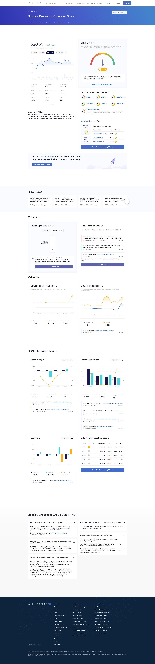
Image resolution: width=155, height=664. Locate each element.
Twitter (56, 639)
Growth (103, 97)
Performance (58, 630)
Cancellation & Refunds (60, 627)
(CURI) (104, 133)
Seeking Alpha (34, 205)
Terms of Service (58, 624)
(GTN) (101, 137)
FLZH (83, 463)
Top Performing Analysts (80, 607)
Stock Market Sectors (79, 630)
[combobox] (52, 3)
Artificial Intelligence (93, 109)
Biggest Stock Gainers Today (103, 610)
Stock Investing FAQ (60, 615)
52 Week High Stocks (101, 615)
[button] (52, 523)
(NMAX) (101, 141)
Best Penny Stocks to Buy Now (103, 627)
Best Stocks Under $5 (101, 630)
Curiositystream (97, 133)
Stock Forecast (77, 612)
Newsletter (57, 644)
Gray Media (96, 137)
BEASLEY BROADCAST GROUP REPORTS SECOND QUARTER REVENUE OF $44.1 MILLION (65, 199)
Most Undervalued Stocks (102, 624)
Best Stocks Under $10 (101, 633)
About (56, 607)
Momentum (120, 97)
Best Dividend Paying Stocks (81, 624)
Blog (55, 612)
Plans (55, 618)
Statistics (75, 627)
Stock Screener (77, 610)
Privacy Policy (58, 621)
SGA (83, 459)
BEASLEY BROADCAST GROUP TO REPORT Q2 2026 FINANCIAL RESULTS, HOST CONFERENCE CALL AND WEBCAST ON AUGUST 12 (90, 199)
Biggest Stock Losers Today (102, 612)
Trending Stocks (77, 615)
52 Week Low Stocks (100, 618)
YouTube (56, 642)
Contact (56, 636)
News (55, 610)
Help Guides (57, 633)
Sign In (118, 3)
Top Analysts (90, 3)
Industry (84, 121)
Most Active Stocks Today (102, 621)
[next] (127, 201)
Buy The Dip (98, 607)
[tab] (31, 23)
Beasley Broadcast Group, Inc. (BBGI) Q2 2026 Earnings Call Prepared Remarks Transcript (39, 199)
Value (88, 97)
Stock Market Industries (79, 633)
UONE (84, 455)
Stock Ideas (80, 3)
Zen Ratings (100, 3)
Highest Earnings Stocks (80, 621)
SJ (82, 451)
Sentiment (89, 103)
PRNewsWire (59, 205)
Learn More (99, 78)
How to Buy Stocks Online (80, 636)
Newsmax (96, 141)
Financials (119, 103)
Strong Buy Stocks (78, 618)
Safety (103, 103)
